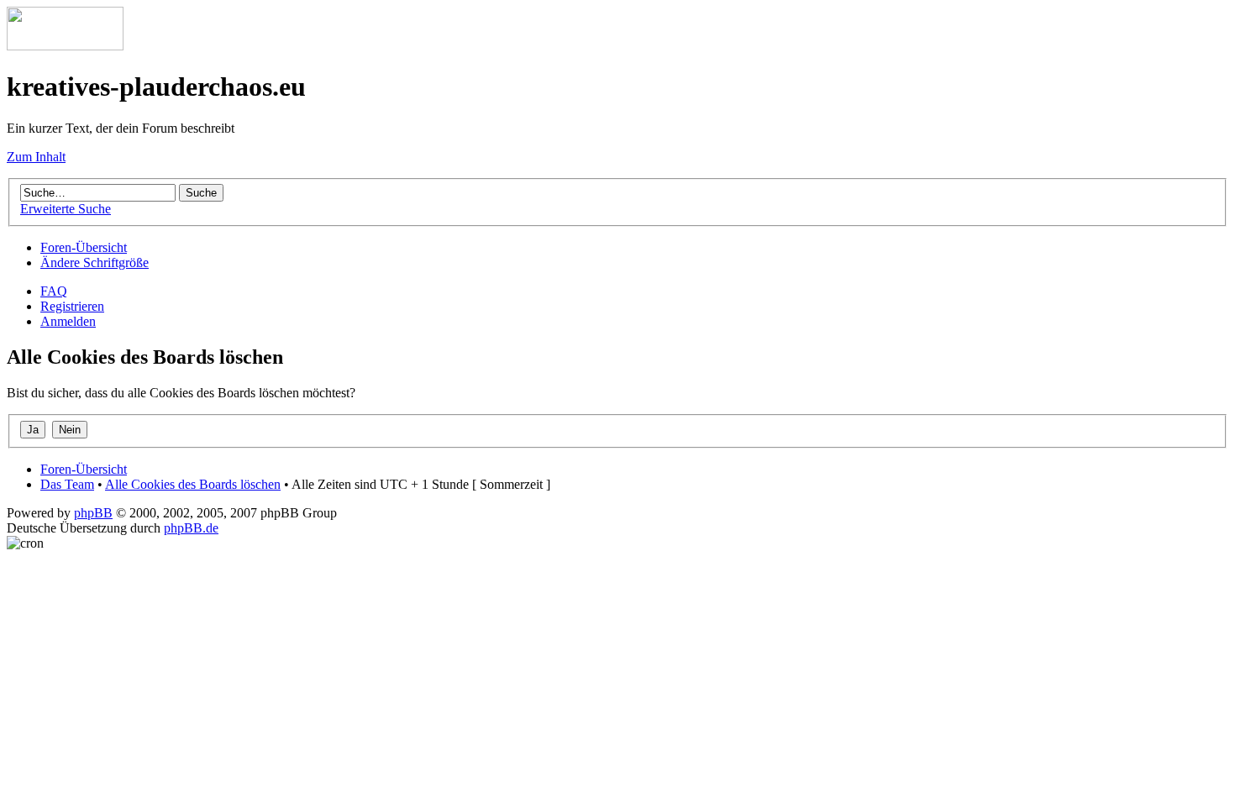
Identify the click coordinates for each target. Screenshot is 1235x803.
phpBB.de (191, 528)
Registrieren (72, 306)
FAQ (53, 291)
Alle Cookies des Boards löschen (193, 484)
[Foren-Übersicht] (65, 46)
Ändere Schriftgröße (94, 262)
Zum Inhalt (36, 157)
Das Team (67, 484)
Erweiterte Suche (65, 209)
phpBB (93, 513)
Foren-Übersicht (83, 247)
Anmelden (68, 321)
